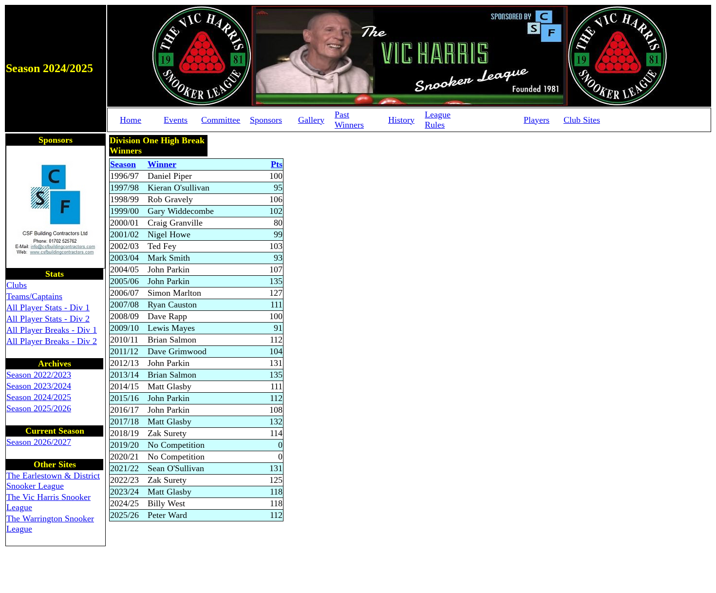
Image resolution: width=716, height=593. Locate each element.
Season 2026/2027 (38, 442)
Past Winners (349, 120)
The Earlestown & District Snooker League (53, 481)
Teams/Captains (34, 296)
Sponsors (266, 120)
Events (176, 120)
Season (123, 164)
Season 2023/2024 (38, 386)
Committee (220, 120)
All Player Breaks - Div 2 (51, 341)
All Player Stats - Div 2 (48, 319)
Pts (277, 164)
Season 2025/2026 (38, 408)
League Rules (438, 120)
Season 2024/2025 (38, 397)
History (401, 120)
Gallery (311, 120)
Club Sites (582, 120)
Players (536, 120)
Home (130, 120)
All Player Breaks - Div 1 (51, 330)
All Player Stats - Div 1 (48, 307)
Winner (162, 164)
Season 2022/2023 (38, 375)
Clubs (16, 285)
